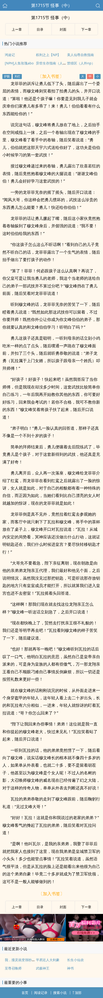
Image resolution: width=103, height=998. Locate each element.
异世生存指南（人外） (52, 63)
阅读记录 (40, 992)
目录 (40, 29)
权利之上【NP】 (48, 54)
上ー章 (17, 29)
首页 (25, 992)
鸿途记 (10, 54)
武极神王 (42, 968)
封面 (63, 29)
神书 (70, 968)
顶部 (78, 992)
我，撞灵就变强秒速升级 (23, 960)
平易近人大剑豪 (47, 960)
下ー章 (86, 29)
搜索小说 (60, 992)
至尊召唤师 (13, 968)
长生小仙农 (75, 960)
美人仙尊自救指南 (80, 54)
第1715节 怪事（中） (51, 5)
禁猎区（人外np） (81, 63)
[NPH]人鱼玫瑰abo (19, 63)
